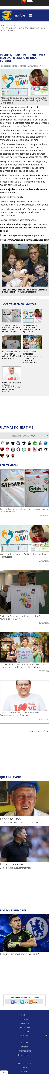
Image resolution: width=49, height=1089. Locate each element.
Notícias (20, 15)
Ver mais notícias (39, 731)
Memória (24, 1071)
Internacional (24, 1027)
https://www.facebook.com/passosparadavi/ (24, 239)
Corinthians (24, 1019)
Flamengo (24, 1023)
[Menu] (30, 15)
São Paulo (24, 1031)
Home (2, 26)
